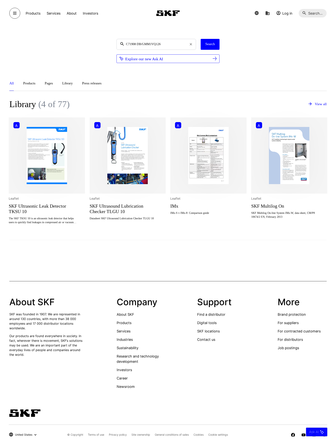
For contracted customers (299, 331)
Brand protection (292, 314)
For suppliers (288, 323)
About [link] (72, 13)
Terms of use (96, 434)
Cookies (198, 434)
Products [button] (33, 13)
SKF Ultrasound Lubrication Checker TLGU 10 (116, 209)
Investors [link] (90, 13)
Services (123, 331)
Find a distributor (211, 314)
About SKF (125, 314)
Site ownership (140, 434)
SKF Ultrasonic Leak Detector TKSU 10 (37, 209)
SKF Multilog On (267, 206)
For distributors (290, 339)
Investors (124, 370)
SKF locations (208, 331)
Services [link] (53, 13)
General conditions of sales (172, 434)
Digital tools (207, 323)
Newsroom (126, 387)
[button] (256, 13)
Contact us (206, 339)
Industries (125, 339)
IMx (174, 206)
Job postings (288, 348)
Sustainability (127, 348)
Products (124, 323)
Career (122, 378)
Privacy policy (118, 434)
